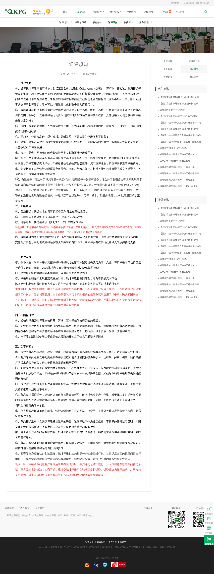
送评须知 (113, 22)
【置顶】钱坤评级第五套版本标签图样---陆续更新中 (185, 122)
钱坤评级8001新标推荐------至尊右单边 (178, 154)
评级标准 (148, 11)
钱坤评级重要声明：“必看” (172, 109)
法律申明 (124, 542)
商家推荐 (97, 11)
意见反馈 (175, 3)
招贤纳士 (89, 542)
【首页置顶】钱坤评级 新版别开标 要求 (179, 103)
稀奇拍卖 (26, 515)
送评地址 (64, 22)
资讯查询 (180, 11)
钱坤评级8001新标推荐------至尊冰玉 (177, 179)
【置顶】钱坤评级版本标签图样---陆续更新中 (181, 141)
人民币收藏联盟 (12, 515)
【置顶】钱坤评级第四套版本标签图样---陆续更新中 (185, 135)
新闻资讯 (114, 11)
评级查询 (131, 11)
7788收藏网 (50, 515)
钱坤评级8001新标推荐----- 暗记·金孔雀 (178, 186)
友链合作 (148, 508)
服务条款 (80, 11)
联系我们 (101, 542)
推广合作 (113, 542)
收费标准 (128, 22)
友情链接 (9, 508)
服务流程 (144, 22)
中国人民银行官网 (66, 515)
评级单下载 (80, 22)
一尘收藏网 (37, 515)
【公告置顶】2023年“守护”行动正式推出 (179, 116)
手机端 (164, 11)
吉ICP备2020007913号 (107, 557)
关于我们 (39, 508)
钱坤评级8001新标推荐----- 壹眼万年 (177, 166)
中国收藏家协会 (84, 515)
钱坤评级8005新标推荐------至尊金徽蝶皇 (179, 173)
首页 (65, 11)
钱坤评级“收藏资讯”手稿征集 (173, 147)
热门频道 (24, 508)
